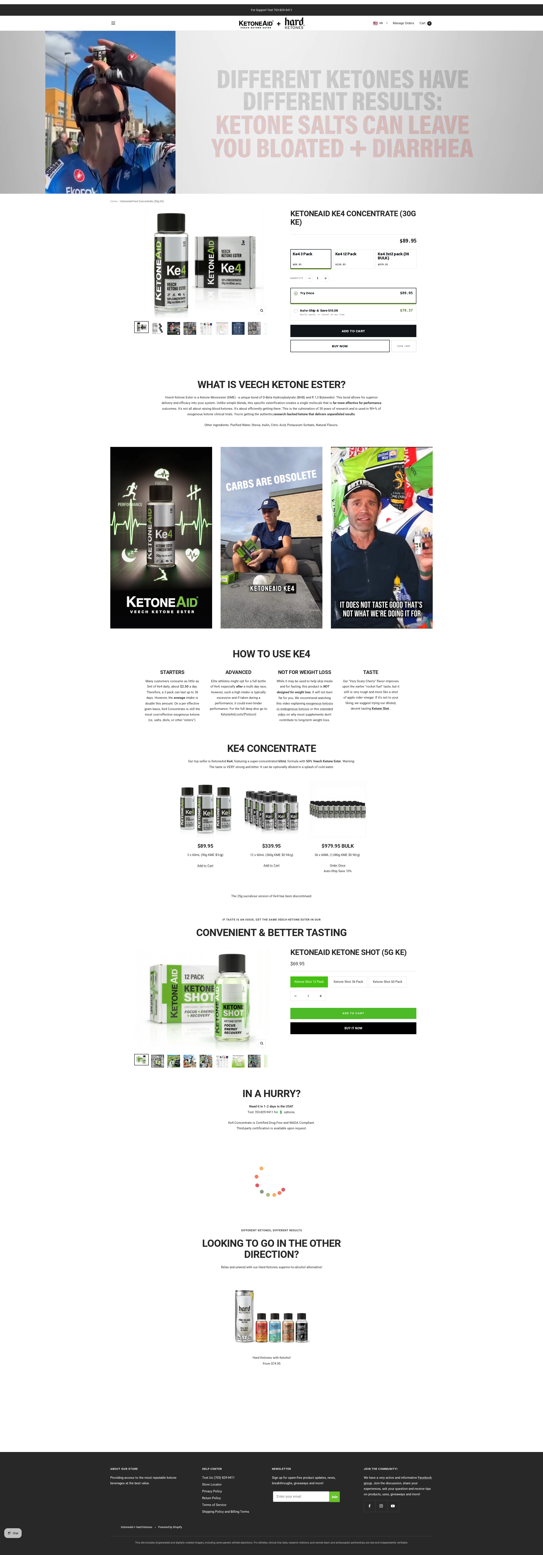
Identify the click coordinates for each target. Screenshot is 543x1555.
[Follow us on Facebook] (369, 1506)
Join (335, 1496)
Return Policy (211, 1498)
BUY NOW (340, 346)
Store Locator (212, 1484)
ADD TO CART (353, 331)
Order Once (338, 865)
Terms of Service (214, 1505)
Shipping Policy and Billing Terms (225, 1511)
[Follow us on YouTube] (393, 1506)
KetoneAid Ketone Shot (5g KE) (348, 952)
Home (114, 201)
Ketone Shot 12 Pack (309, 981)
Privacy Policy (212, 1491)
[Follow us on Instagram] (381, 1506)
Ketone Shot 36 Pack (348, 981)
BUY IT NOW (353, 1028)
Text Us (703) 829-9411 (218, 1477)
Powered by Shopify (170, 1527)
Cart (425, 23)
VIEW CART (403, 346)
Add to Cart (205, 865)
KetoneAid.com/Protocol (238, 714)
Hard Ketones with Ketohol (272, 1357)
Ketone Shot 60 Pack (387, 981)
